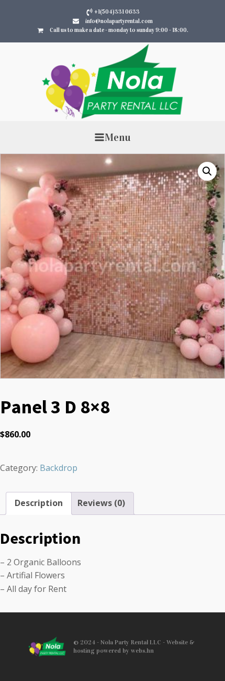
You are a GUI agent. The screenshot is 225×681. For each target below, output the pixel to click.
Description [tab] (39, 503)
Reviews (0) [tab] (101, 503)
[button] (207, 171)
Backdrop (58, 468)
